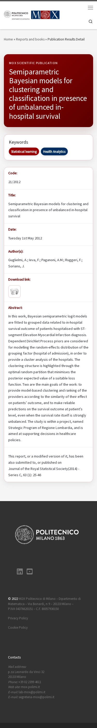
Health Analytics (54, 151)
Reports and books (30, 39)
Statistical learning (24, 151)
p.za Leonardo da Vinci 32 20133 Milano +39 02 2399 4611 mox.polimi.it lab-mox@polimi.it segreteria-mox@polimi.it (31, 681)
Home (8, 39)
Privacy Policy (18, 618)
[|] (32, 14)
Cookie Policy (18, 627)
